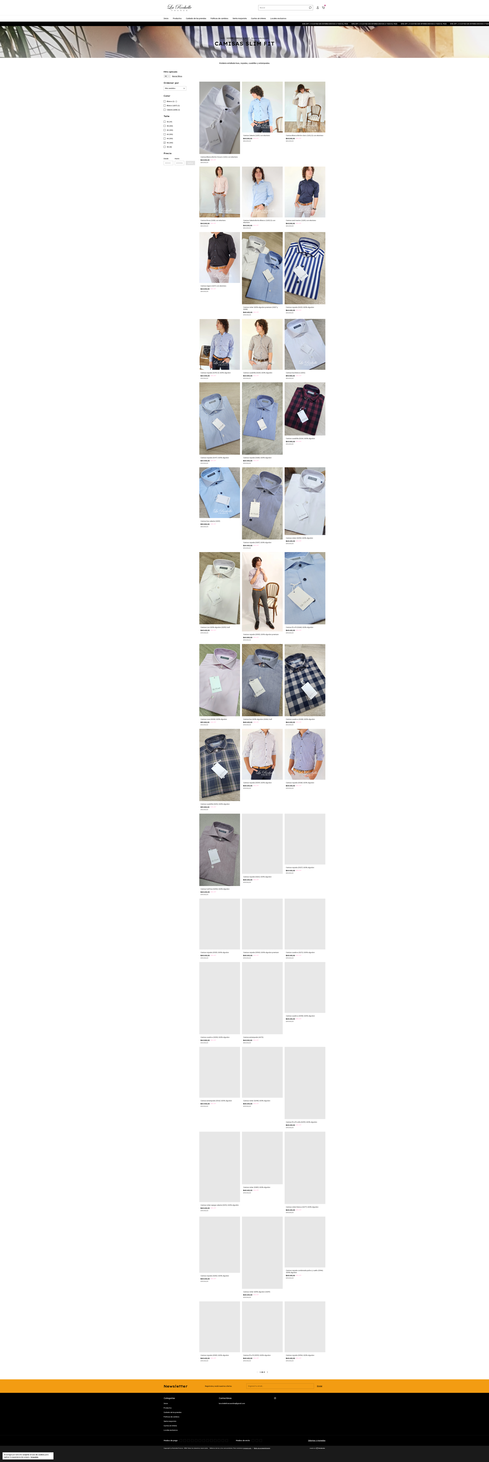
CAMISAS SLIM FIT (242, 38)
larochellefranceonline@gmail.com (232, 1403)
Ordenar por (171, 83)
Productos (177, 18)
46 (166, 76)
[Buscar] (310, 7)
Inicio (166, 18)
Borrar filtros (177, 76)
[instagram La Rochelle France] (275, 1398)
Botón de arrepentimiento (262, 1448)
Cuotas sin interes (258, 18)
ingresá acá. (247, 1448)
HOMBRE (230, 38)
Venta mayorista (240, 18)
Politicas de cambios (219, 18)
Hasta (177, 159)
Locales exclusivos (278, 18)
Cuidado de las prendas (196, 18)
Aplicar (190, 163)
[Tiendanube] (317, 1448)
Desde (166, 159)
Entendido (34, 1457)
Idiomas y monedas (316, 1440)
